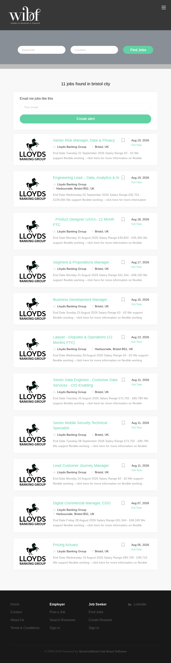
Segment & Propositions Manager (81, 262)
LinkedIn (140, 604)
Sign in (55, 628)
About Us (17, 620)
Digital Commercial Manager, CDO (82, 503)
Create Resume (100, 620)
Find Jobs (138, 50)
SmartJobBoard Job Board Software (103, 651)
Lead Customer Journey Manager (81, 465)
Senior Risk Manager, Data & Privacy (84, 140)
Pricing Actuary (65, 545)
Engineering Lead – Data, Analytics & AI (86, 178)
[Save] (123, 140)
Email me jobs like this (36, 98)
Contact (16, 612)
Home (14, 604)
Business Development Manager (80, 300)
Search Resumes (62, 620)
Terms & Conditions (24, 628)
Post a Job (57, 612)
